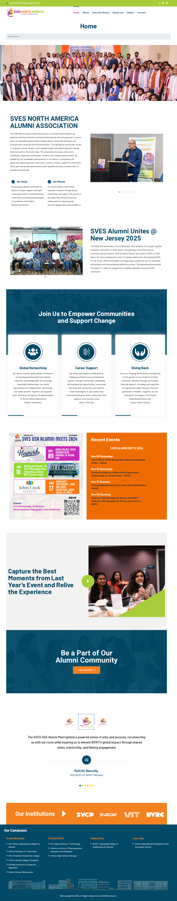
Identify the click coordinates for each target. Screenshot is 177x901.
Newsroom (118, 12)
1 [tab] (80, 785)
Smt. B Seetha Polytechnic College (24, 856)
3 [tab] (85, 785)
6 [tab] (93, 785)
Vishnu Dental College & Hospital (23, 860)
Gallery (130, 12)
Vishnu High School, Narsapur (64, 856)
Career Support (86, 368)
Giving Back (140, 368)
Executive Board (100, 12)
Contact (141, 12)
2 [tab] (82, 785)
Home (76, 12)
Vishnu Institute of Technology (23, 851)
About (86, 12)
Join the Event (85, 670)
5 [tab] (90, 785)
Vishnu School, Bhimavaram (21, 872)
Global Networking (33, 368)
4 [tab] (88, 785)
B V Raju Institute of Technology (65, 844)
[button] (3, 73)
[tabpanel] (86, 756)
